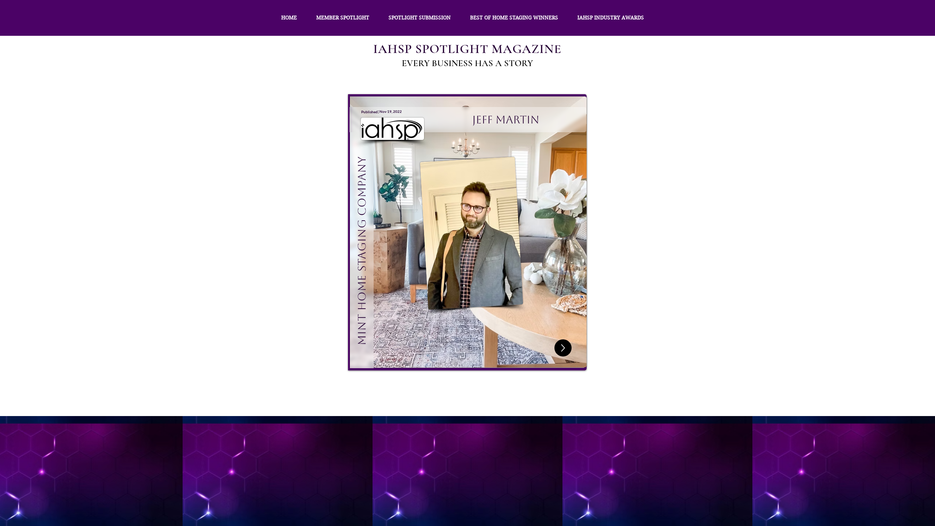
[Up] (563, 348)
